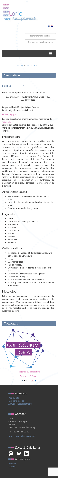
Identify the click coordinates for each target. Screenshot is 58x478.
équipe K (7, 122)
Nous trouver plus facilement (21, 436)
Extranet (12, 466)
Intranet (12, 463)
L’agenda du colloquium (29, 371)
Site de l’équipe (9, 114)
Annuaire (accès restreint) (20, 403)
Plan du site (13, 398)
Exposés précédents (29, 376)
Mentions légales (16, 400)
